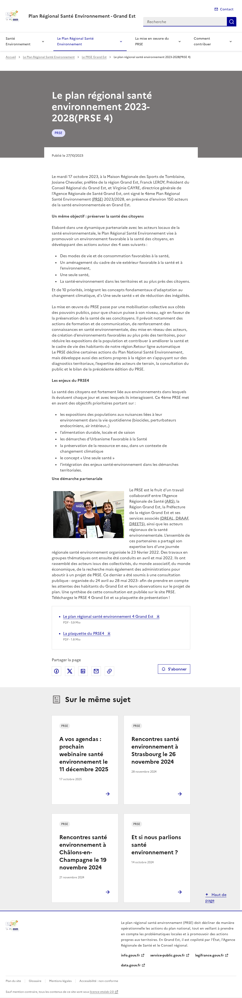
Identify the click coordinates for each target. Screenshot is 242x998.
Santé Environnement (18, 41)
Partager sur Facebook (56, 671)
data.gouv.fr (131, 965)
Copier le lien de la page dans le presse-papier (109, 671)
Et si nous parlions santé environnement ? (156, 845)
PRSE (58, 133)
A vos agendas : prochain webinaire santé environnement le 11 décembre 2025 (83, 754)
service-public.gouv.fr (167, 955)
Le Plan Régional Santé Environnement (75, 41)
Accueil (11, 57)
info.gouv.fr (130, 955)
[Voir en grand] (88, 515)
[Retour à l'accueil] (12, 925)
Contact (226, 9)
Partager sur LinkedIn (83, 671)
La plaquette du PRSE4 (84, 633)
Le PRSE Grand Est (94, 57)
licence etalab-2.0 (102, 992)
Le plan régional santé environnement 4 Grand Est (108, 616)
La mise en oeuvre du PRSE (152, 41)
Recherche (231, 21)
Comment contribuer (202, 41)
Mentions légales (60, 981)
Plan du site (13, 981)
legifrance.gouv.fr (209, 955)
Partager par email (96, 671)
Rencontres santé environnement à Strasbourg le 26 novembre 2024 (155, 750)
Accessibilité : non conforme (98, 981)
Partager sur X (69, 671)
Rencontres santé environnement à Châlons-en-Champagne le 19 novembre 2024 (83, 852)
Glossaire (35, 981)
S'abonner (177, 669)
